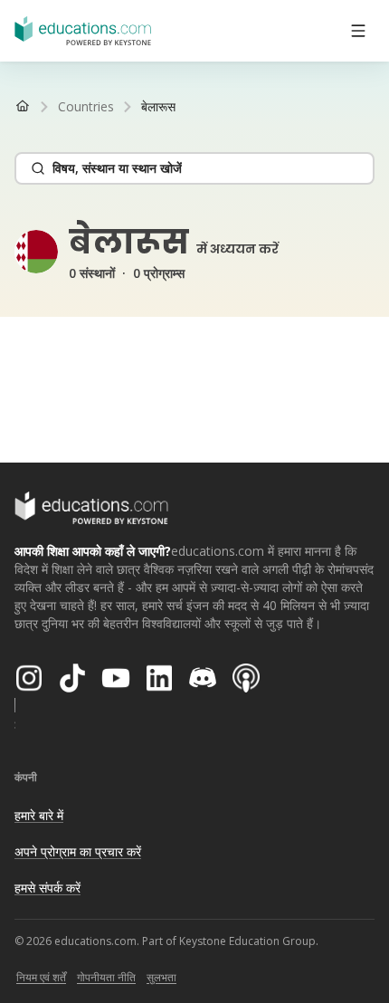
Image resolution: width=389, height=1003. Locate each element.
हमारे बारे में (38, 815)
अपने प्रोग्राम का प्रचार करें (77, 851)
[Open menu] (358, 30)
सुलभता (161, 977)
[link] (158, 107)
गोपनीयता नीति (106, 977)
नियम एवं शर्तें (41, 977)
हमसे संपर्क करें (47, 887)
